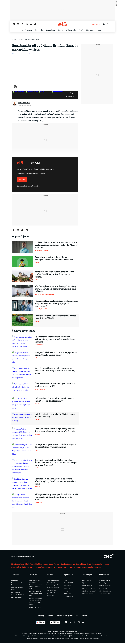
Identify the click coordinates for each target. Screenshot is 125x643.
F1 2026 (66, 591)
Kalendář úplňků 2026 (17, 595)
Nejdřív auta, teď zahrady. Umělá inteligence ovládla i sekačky (55, 415)
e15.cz (14, 39)
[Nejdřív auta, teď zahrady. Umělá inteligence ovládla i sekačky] (22, 418)
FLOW (81, 30)
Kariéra (84, 616)
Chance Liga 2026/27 (83, 567)
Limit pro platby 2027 (105, 585)
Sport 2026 (68, 575)
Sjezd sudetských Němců (53, 585)
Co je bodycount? (16, 598)
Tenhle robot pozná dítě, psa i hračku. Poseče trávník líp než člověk (55, 317)
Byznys (60, 30)
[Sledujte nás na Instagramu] (26, 24)
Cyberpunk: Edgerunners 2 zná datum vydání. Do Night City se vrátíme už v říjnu (56, 445)
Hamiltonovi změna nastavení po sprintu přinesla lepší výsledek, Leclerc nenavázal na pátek (55, 481)
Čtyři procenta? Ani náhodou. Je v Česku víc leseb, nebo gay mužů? (55, 384)
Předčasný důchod (104, 580)
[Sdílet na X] (18, 230)
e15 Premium (27, 30)
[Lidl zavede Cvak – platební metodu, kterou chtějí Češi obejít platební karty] (22, 403)
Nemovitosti (86, 564)
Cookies (97, 636)
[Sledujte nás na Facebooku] (22, 24)
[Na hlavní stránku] (62, 24)
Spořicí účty (102, 583)
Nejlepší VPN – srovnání (88, 591)
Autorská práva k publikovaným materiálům (24, 636)
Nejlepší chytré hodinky (88, 588)
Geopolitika (50, 30)
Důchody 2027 (103, 588)
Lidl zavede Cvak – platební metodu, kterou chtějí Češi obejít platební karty (54, 399)
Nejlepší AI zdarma (87, 585)
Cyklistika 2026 (68, 596)
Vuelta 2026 (96, 567)
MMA (65, 580)
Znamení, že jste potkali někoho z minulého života (35, 587)
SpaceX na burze (86, 580)
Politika (49, 575)
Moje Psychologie (17, 564)
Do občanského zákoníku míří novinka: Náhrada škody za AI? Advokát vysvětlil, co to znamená (55, 339)
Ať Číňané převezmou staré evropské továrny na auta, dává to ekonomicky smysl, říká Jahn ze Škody (55, 289)
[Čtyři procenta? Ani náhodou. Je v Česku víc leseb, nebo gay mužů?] (22, 388)
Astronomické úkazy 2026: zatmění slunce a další (35, 593)
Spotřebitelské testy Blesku (71, 564)
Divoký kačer (50, 596)
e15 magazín (71, 30)
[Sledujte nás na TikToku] (35, 24)
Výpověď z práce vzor (52, 593)
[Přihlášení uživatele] (104, 24)
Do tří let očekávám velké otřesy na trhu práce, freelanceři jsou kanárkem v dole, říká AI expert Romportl (56, 245)
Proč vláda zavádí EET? (52, 587)
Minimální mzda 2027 (105, 591)
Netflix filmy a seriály (88, 594)
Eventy (99, 30)
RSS (77, 616)
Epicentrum (14, 580)
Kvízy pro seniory (16, 592)
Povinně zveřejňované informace (89, 638)
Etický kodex (74, 638)
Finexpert (89, 30)
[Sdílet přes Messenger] (22, 230)
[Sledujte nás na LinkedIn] (13, 24)
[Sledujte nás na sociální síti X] (18, 24)
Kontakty (41, 616)
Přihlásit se (36, 186)
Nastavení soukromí (106, 636)
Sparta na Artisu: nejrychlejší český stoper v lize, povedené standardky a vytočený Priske (55, 430)
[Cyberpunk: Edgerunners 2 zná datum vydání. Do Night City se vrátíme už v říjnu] (22, 449)
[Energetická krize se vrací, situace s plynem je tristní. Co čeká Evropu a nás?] (22, 357)
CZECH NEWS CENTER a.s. (69, 631)
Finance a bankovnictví (32, 39)
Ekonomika (39, 30)
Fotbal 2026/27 (68, 583)
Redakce (50, 616)
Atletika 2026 (67, 594)
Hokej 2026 (67, 585)
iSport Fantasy (54, 564)
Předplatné (69, 616)
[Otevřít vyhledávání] (108, 24)
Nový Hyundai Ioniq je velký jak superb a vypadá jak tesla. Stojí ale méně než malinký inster (55, 370)
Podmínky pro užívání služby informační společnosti (54, 636)
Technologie (87, 575)
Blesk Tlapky (30, 564)
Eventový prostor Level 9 (65, 567)
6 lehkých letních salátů (35, 607)
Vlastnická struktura (32, 638)
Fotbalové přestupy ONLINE (45, 567)
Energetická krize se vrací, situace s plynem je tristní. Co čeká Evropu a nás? (56, 353)
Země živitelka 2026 (104, 594)
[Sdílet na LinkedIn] (26, 230)
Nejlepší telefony (86, 583)
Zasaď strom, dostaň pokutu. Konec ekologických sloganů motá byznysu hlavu (54, 258)
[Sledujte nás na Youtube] (30, 24)
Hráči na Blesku (42, 564)
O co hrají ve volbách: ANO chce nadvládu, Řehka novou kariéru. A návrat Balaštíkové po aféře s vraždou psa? (56, 462)
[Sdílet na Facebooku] (13, 230)
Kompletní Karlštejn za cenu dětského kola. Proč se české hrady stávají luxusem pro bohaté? (54, 274)
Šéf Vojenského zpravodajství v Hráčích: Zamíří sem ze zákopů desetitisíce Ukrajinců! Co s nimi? (56, 497)
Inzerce (59, 616)
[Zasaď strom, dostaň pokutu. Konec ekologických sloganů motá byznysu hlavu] (22, 261)
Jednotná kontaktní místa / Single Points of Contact (54, 638)
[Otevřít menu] (112, 24)
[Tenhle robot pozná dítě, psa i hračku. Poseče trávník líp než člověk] (22, 320)
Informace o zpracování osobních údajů (81, 636)
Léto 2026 (33, 575)
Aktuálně (15, 575)
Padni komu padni (51, 590)
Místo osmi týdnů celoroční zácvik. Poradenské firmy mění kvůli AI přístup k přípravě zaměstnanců (56, 303)
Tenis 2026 (67, 588)
